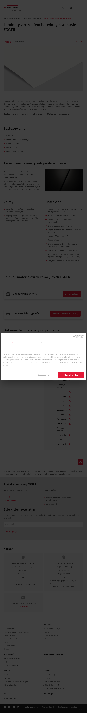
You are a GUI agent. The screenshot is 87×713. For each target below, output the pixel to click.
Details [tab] (43, 343)
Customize (41, 375)
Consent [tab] (15, 343)
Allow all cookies (71, 375)
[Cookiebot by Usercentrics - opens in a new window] (74, 336)
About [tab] (71, 343)
